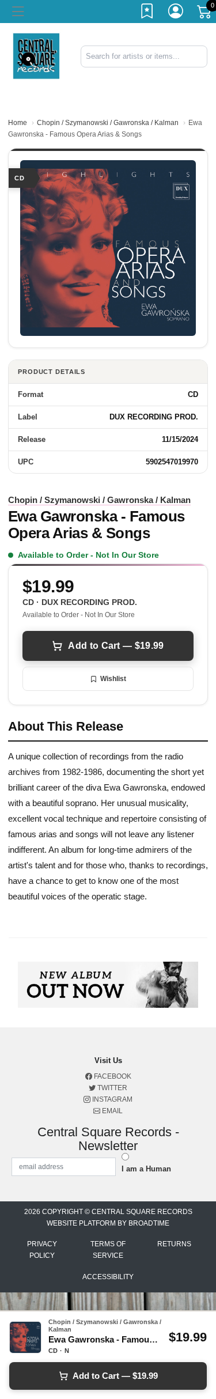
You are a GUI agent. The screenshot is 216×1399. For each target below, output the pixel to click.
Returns (174, 1244)
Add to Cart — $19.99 (116, 646)
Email (111, 1111)
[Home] (36, 55)
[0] (205, 14)
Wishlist (113, 679)
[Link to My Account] (176, 13)
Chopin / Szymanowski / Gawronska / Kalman (108, 123)
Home (17, 123)
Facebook (111, 1076)
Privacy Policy (42, 1250)
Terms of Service (108, 1250)
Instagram (111, 1099)
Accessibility (108, 1277)
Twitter (111, 1088)
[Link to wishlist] (147, 13)
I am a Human (146, 1168)
